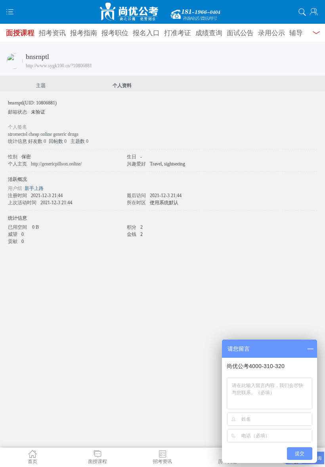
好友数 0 (37, 141)
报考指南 (83, 33)
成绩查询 (208, 33)
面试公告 (240, 33)
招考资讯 (52, 33)
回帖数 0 (58, 141)
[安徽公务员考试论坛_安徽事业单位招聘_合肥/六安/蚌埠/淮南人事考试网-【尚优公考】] (162, 12)
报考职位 (114, 33)
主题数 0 (79, 141)
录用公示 (271, 33)
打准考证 (177, 33)
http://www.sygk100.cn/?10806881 (59, 65)
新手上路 (34, 188)
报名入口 (146, 33)
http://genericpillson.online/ (56, 164)
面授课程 (20, 33)
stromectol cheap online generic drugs (43, 134)
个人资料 (122, 85)
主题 (41, 85)
